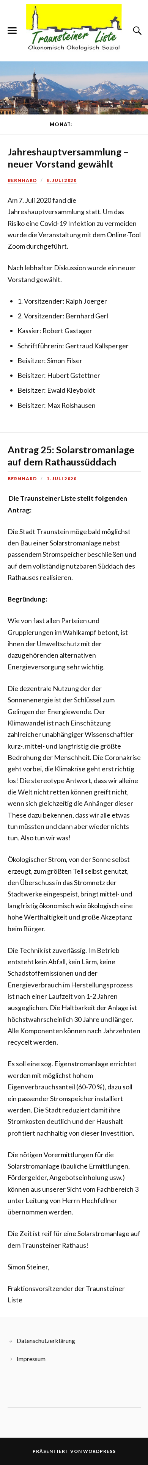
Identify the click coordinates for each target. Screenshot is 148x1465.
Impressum (31, 1358)
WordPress (99, 1451)
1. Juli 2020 (62, 478)
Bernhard (22, 180)
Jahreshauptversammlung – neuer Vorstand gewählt (68, 157)
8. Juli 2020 (62, 180)
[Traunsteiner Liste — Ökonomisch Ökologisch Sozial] (74, 30)
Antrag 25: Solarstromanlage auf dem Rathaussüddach (71, 455)
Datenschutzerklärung (46, 1340)
